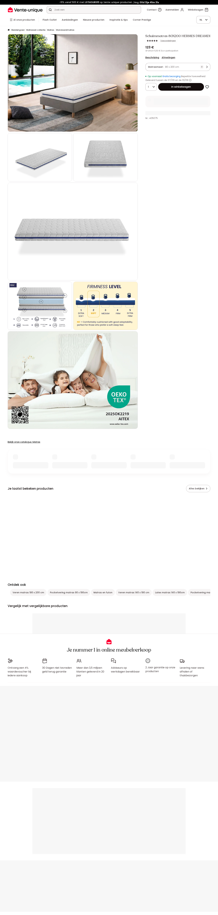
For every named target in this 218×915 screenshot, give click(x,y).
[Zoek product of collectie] (50, 9)
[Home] (9, 30)
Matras (50, 30)
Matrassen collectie (35, 30)
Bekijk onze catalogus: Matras (24, 442)
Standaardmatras (65, 30)
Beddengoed (17, 30)
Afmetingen (168, 57)
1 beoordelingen (168, 40)
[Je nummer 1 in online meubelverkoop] (25, 9)
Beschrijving (152, 57)
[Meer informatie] (190, 80)
